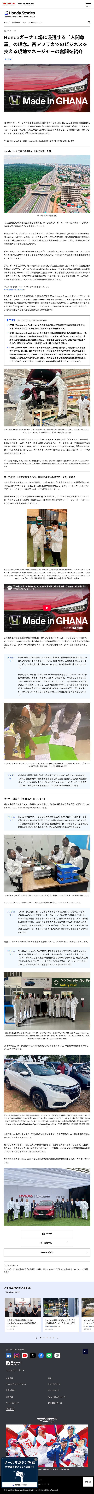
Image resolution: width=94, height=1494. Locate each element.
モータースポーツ (12, 1403)
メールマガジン (35, 22)
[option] (23, 1315)
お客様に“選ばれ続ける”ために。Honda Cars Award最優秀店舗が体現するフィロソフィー (22, 1323)
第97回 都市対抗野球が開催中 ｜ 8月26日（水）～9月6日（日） (47, 1469)
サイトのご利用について (37, 1484)
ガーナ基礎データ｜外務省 (13, 290)
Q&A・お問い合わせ (55, 1397)
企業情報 (9, 1378)
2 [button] (43, 1337)
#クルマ (8, 59)
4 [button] (50, 1337)
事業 (49, 1378)
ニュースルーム (53, 1390)
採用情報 (9, 1397)
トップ (7, 22)
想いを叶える (56, 1326)
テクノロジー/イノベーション (16, 1384)
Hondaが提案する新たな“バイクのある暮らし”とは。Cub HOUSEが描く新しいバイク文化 (61, 1323)
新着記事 (16, 22)
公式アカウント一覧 (13, 1370)
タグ (24, 22)
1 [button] (40, 1337)
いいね (49, 1234)
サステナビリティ (54, 1384)
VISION (9, 1326)
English (10, 1409)
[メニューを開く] (88, 4)
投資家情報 (10, 1390)
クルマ (16, 1326)
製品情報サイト (53, 1403)
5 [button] (53, 1337)
